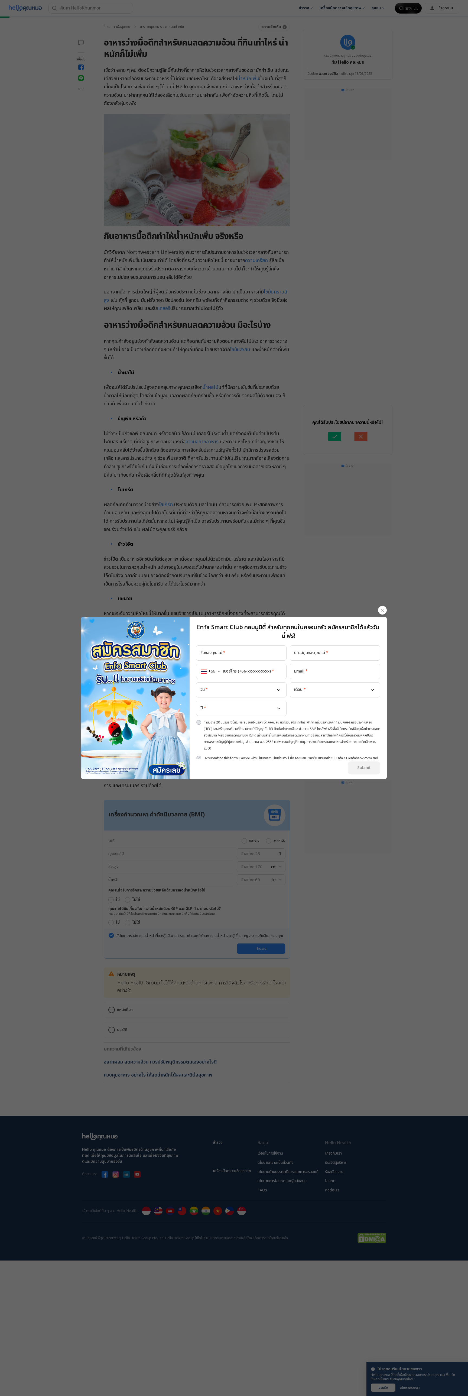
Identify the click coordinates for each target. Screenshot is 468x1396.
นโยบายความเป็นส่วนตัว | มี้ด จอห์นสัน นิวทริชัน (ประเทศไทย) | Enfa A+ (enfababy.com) (315, 758)
